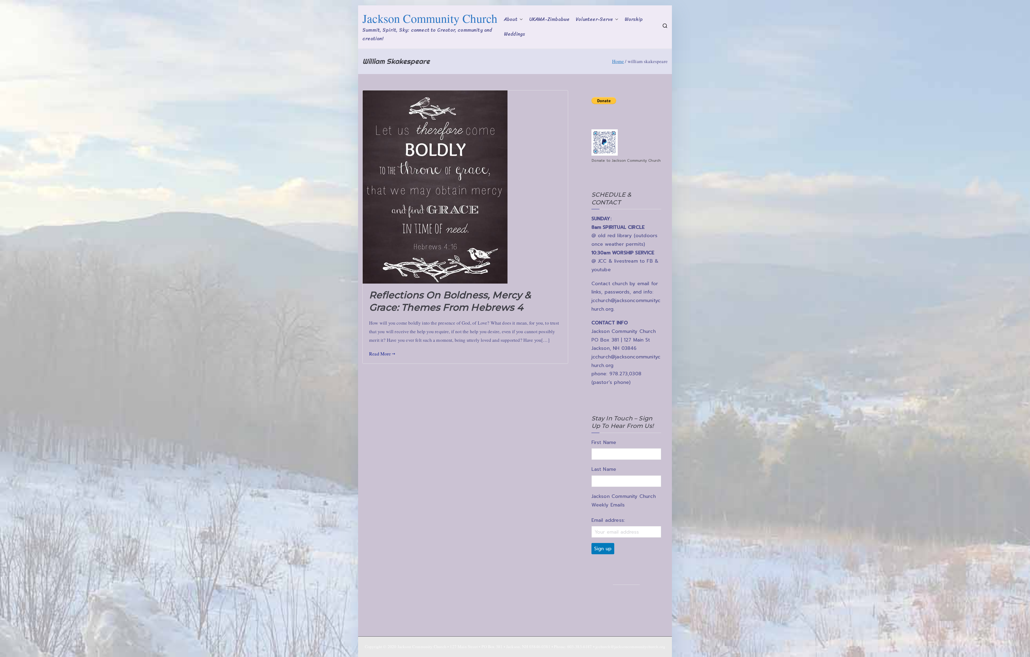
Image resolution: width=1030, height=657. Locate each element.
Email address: (608, 520)
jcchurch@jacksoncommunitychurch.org (630, 646)
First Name (603, 442)
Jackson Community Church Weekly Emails (623, 500)
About (510, 19)
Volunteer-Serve (594, 19)
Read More (380, 353)
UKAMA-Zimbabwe (549, 19)
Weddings (514, 34)
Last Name (603, 469)
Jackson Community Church (429, 18)
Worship (634, 19)
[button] (520, 19)
